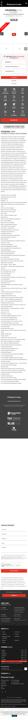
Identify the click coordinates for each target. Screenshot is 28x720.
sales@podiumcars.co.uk (18, 683)
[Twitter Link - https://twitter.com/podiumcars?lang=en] (5, 692)
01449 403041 (16, 682)
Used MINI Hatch (4, 616)
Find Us (3, 642)
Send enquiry (14, 570)
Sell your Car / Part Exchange (6, 637)
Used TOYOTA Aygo (17, 616)
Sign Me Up (14, 595)
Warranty (17, 636)
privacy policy (19, 697)
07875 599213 (16, 680)
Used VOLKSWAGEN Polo (5, 621)
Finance (17, 634)
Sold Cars (4, 634)
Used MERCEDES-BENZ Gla (19, 612)
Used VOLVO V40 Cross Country (20, 620)
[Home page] (14, 4)
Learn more (22, 713)
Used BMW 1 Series (4, 609)
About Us (17, 640)
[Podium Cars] (7, 677)
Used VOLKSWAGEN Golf (5, 620)
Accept (14, 715)
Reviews (4, 640)
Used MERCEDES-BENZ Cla (19, 610)
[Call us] (1, 2)
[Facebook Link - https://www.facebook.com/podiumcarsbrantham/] (2, 692)
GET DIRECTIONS (5, 666)
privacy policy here (19, 558)
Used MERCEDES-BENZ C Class (19, 609)
